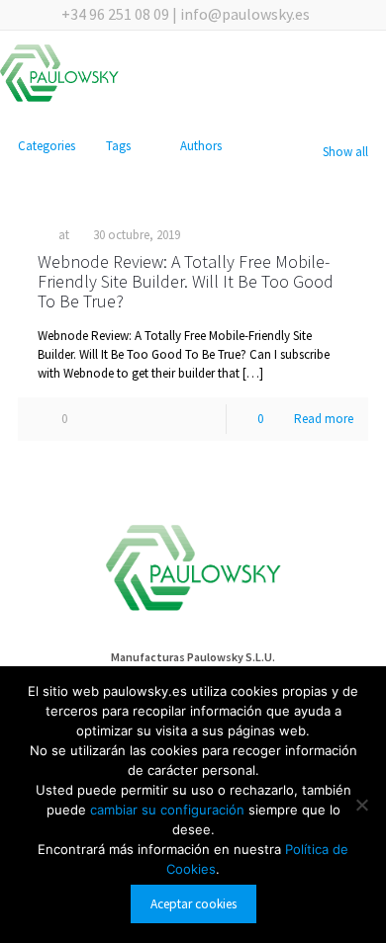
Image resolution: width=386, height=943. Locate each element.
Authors (201, 145)
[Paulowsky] (59, 77)
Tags (118, 145)
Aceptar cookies (193, 904)
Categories (46, 145)
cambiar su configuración (169, 809)
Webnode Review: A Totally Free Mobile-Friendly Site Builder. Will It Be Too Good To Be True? (186, 281)
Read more (323, 418)
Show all (345, 151)
